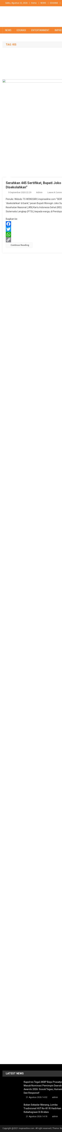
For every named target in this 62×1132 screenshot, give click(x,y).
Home (34, 3)
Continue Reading (20, 245)
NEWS (43, 3)
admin (39, 192)
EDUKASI (54, 3)
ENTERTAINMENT (40, 30)
